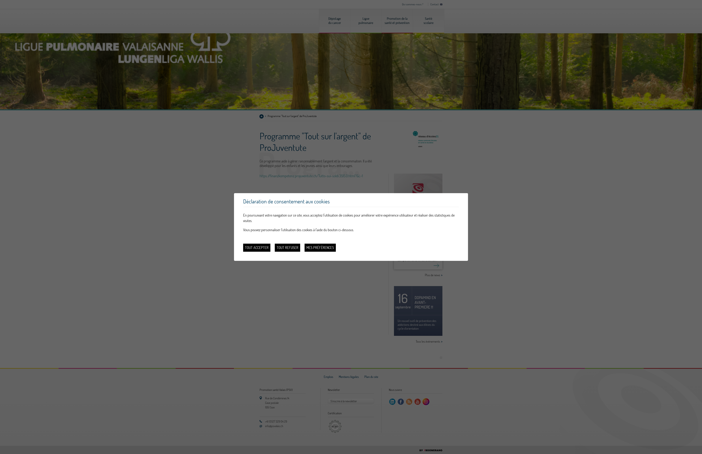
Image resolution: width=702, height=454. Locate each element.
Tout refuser (287, 247)
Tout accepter (257, 247)
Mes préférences (320, 247)
